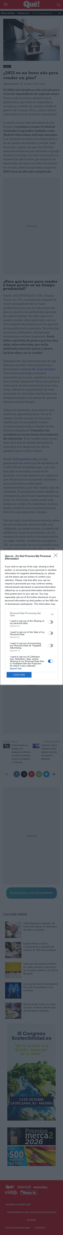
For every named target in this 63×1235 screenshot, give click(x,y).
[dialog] (31, 617)
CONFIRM (19, 675)
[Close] (57, 556)
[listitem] (31, 614)
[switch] (50, 622)
